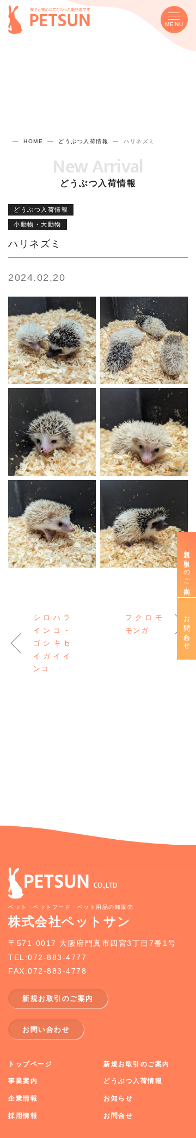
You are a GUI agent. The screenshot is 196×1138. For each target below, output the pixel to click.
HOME (33, 141)
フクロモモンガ (144, 623)
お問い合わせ (46, 1029)
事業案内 (23, 1081)
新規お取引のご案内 (58, 998)
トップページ (30, 1064)
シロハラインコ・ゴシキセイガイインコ (52, 643)
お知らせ (118, 1098)
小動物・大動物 (38, 224)
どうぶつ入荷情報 (83, 141)
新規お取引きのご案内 (187, 564)
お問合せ (118, 1115)
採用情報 (23, 1115)
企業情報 (23, 1098)
